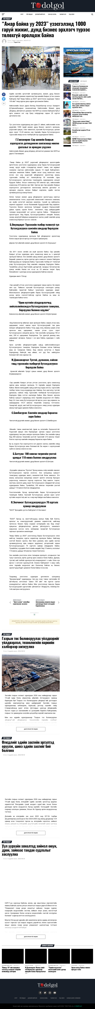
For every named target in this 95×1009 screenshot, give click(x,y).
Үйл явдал (29, 14)
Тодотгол (17, 42)
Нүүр (22, 14)
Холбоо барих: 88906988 (73, 998)
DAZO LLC (79, 1006)
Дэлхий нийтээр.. (40, 14)
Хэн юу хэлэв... (52, 14)
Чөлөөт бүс (63, 14)
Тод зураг (71, 14)
